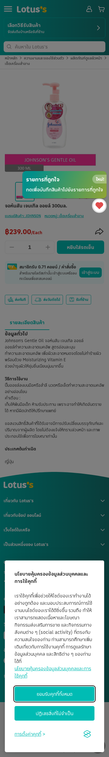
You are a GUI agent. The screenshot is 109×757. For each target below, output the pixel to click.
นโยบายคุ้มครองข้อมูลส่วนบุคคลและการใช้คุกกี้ (53, 672)
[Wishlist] (99, 206)
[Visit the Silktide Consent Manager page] (87, 734)
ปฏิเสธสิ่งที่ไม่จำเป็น (54, 713)
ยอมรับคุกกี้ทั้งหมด (54, 694)
